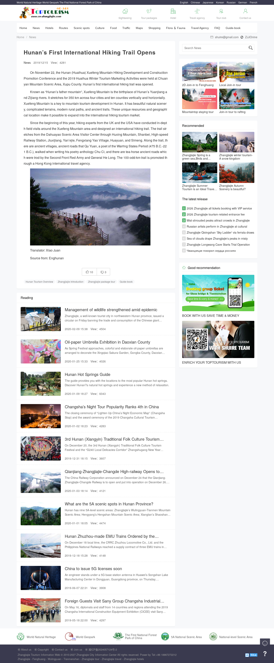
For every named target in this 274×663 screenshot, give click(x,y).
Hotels (49, 28)
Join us (78, 649)
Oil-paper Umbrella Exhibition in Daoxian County (107, 342)
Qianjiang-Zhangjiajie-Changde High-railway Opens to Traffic (112, 473)
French (253, 2)
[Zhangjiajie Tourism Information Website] (44, 12)
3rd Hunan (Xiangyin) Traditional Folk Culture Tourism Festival (112, 441)
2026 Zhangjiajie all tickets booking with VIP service (219, 208)
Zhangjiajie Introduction (70, 281)
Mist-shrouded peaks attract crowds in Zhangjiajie (218, 220)
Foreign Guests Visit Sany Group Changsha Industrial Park (112, 603)
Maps (139, 28)
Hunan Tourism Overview (39, 281)
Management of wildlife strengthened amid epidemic (111, 309)
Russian (231, 2)
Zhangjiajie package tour (101, 281)
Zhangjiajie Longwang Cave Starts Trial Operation (218, 244)
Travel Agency (200, 28)
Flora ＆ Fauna (175, 28)
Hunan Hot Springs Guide (87, 374)
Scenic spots (82, 28)
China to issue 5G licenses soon (93, 568)
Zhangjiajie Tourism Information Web (39, 655)
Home (23, 28)
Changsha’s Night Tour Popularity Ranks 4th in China (112, 407)
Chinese (195, 2)
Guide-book (233, 28)
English (184, 2)
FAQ (217, 28)
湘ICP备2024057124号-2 (102, 649)
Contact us (61, 649)
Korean (220, 2)
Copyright (43, 649)
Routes (63, 28)
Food (113, 28)
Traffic (126, 28)
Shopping (154, 28)
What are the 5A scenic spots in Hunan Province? (109, 504)
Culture (100, 28)
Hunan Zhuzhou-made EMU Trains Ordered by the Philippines (110, 538)
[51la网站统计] (247, 655)
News (36, 28)
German (242, 2)
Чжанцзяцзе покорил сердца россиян (211, 250)
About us (26, 649)
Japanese (208, 2)
